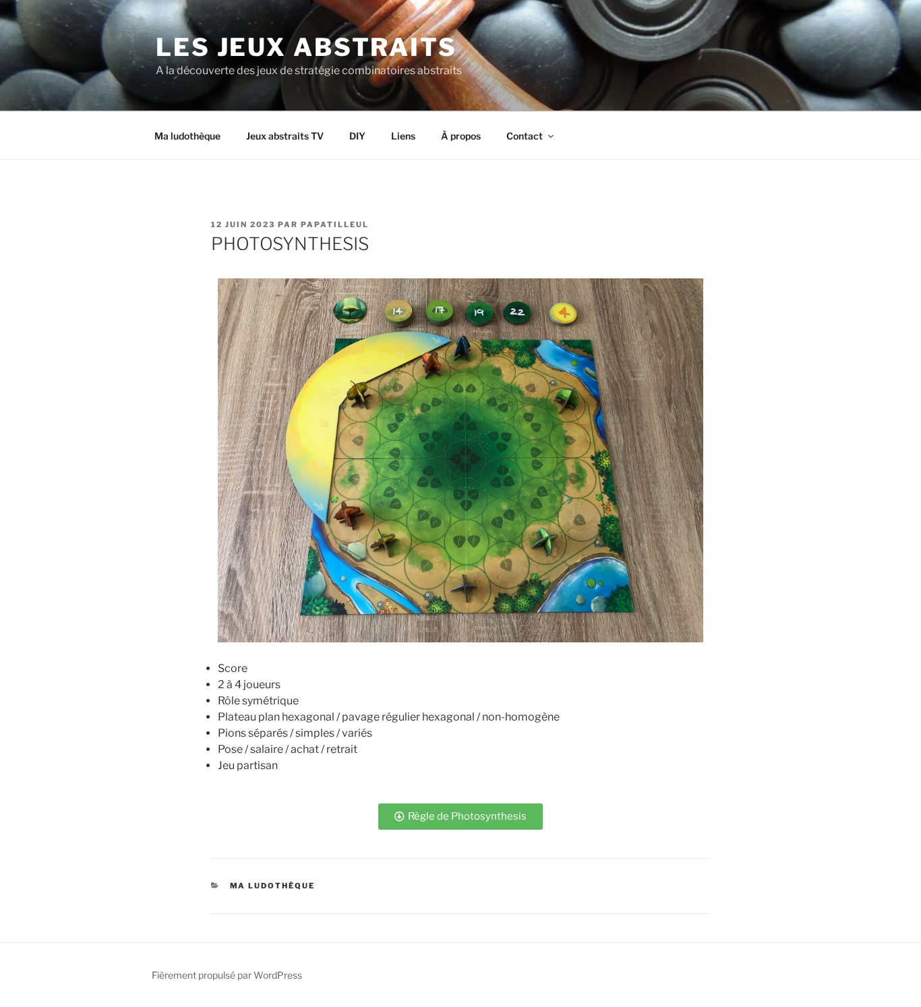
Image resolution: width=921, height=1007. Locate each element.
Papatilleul (335, 224)
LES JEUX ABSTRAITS (306, 47)
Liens (403, 136)
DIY (357, 136)
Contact (524, 136)
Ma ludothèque (187, 136)
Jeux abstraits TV (285, 136)
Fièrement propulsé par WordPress (227, 975)
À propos (461, 136)
